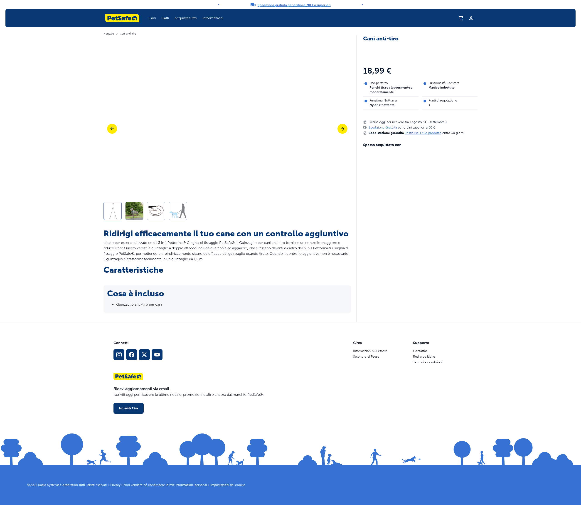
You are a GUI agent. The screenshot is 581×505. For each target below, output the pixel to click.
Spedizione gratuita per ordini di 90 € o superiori (294, 5)
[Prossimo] (342, 129)
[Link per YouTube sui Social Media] (157, 354)
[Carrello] (461, 18)
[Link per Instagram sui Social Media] (118, 354)
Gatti (165, 18)
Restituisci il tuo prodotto (423, 133)
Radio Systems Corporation (58, 485)
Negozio (108, 33)
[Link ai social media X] (144, 354)
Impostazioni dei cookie (227, 485)
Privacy (115, 485)
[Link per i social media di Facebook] (131, 354)
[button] (152, 18)
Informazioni (212, 18)
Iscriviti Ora (128, 408)
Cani (152, 18)
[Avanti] (362, 4)
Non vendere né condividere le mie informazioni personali (165, 485)
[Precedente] (218, 4)
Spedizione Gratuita (383, 127)
